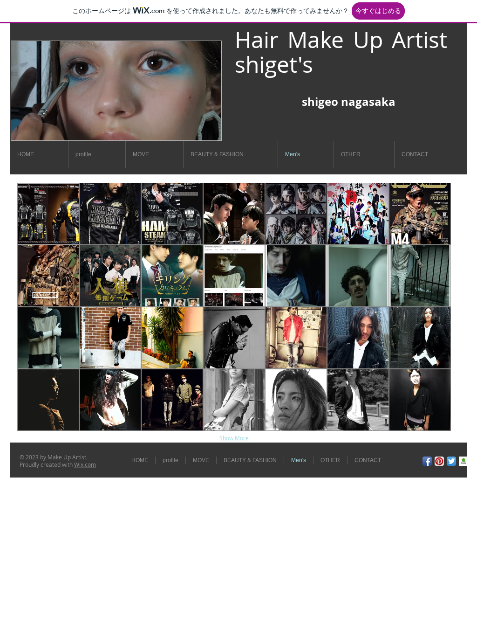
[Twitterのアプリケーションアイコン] (451, 461)
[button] (48, 214)
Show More (234, 438)
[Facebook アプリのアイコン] (427, 461)
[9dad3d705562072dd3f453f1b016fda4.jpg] (463, 461)
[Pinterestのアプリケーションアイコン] (439, 461)
